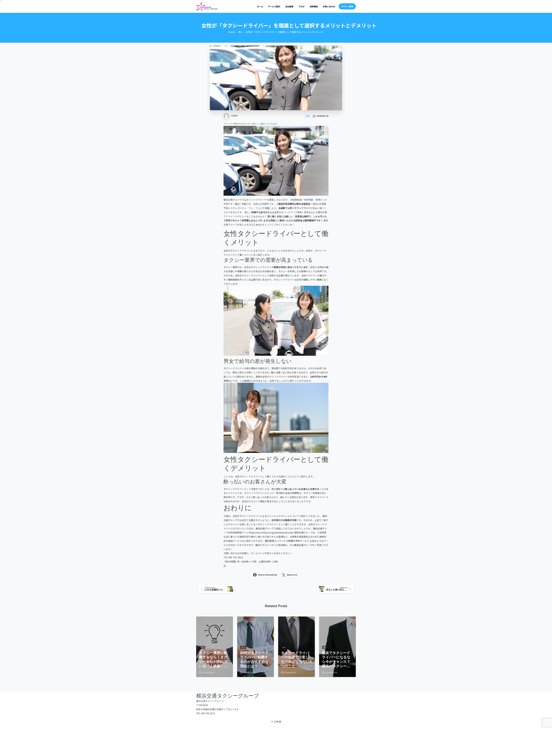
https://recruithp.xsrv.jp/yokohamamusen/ (271, 532)
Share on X (292, 574)
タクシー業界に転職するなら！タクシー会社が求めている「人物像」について (213, 659)
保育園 (245, 220)
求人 (240, 32)
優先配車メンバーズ (275, 541)
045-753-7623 (235, 557)
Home (232, 32)
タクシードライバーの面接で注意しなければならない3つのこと (296, 659)
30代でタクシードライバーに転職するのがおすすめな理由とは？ (254, 659)
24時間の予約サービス (297, 541)
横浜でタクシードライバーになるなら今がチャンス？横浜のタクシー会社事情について (336, 659)
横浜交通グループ (233, 200)
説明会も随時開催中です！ (309, 220)
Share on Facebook (267, 574)
